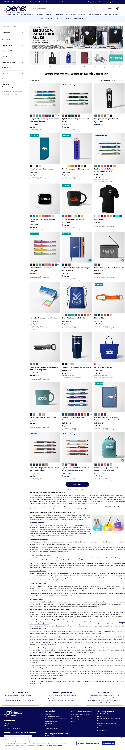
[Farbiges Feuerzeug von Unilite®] (109, 98)
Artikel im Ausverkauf (103, 671)
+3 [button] (58, 216)
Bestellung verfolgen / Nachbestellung (108, 718)
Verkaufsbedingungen (51, 728)
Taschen (49, 14)
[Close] (122, 738)
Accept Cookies (108, 743)
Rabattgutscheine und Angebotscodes (54, 675)
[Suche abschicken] (90, 8)
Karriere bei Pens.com (51, 721)
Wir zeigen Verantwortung (53, 716)
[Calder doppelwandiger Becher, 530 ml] (77, 347)
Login (108, 9)
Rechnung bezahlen (52, 2)
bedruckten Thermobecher (71, 576)
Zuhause (4, 26)
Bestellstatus (39, 2)
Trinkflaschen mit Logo (36, 652)
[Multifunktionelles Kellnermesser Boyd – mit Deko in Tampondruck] (44, 347)
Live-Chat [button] (29, 2)
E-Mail (6, 726)
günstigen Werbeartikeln (63, 681)
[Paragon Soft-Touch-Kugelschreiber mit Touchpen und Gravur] (44, 98)
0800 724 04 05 (8, 2)
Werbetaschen (117, 681)
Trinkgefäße (59, 14)
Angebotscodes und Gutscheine (81, 714)
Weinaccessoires (45, 642)
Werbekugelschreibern (105, 681)
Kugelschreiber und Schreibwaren (32, 14)
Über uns (48, 714)
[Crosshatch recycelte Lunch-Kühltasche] (109, 247)
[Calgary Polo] (109, 199)
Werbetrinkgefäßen (35, 683)
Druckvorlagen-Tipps (77, 719)
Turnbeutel (47, 631)
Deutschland (116, 2)
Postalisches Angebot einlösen (106, 723)
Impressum (48, 723)
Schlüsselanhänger (95, 14)
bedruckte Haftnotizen (78, 547)
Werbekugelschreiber (37, 522)
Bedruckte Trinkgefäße (37, 571)
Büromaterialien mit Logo (38, 539)
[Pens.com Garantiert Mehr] (13, 713)
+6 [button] (90, 315)
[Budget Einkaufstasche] (109, 347)
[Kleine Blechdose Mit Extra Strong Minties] (44, 199)
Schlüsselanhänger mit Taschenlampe (84, 565)
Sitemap (99, 725)
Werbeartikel (75, 716)
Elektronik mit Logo (36, 599)
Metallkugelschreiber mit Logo (38, 639)
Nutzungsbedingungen (52, 726)
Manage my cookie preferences (88, 743)
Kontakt (99, 728)
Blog (72, 721)
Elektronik (107, 14)
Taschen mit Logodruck (37, 583)
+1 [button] (58, 115)
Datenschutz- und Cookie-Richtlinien (56, 719)
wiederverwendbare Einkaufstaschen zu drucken (58, 596)
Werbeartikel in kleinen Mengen (54, 660)
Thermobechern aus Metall (64, 642)
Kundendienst (104, 668)
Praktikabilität (101, 730)
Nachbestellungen (68, 2)
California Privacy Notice (54, 745)
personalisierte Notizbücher (110, 547)
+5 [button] (122, 216)
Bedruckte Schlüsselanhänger (40, 555)
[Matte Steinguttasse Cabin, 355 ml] (44, 397)
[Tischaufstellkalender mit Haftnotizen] (44, 297)
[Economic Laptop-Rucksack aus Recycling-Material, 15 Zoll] (109, 447)
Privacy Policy (41, 745)
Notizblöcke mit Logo (92, 547)
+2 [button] (58, 264)
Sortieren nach (105, 80)
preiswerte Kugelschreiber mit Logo (83, 671)
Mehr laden (77, 484)
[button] (13, 13)
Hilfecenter (20, 2)
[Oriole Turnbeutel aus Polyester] (77, 297)
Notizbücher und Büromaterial (76, 14)
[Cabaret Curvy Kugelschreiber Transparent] (77, 397)
